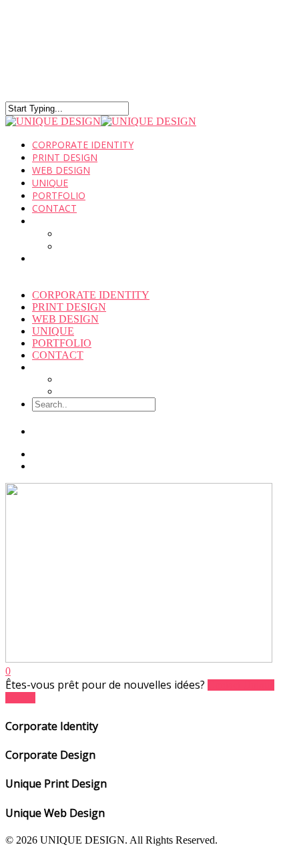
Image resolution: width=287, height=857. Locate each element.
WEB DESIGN (65, 319)
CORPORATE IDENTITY (91, 295)
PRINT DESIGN (69, 307)
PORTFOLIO (61, 343)
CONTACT (54, 208)
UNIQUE (53, 331)
